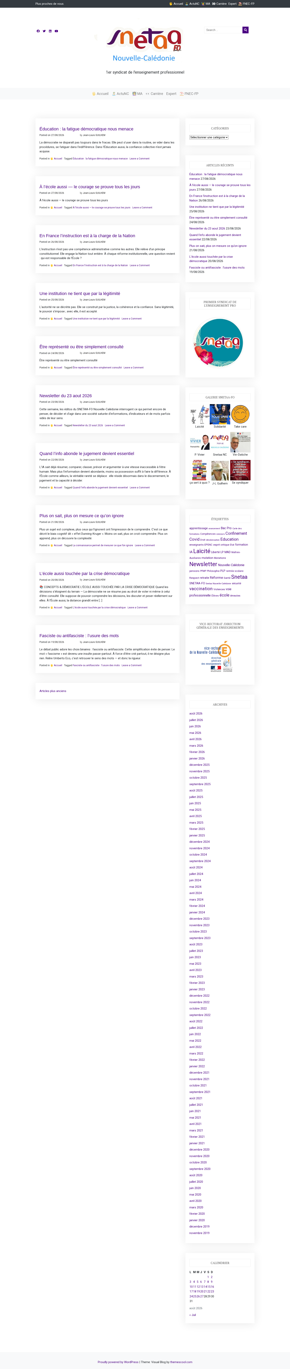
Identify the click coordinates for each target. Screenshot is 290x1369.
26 (198, 1296)
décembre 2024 (199, 842)
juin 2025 (195, 803)
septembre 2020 (199, 1169)
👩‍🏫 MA (205, 4)
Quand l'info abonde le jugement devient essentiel (100, 487)
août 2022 (195, 1021)
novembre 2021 (199, 1079)
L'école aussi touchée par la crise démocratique (99, 607)
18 (194, 1291)
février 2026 (197, 752)
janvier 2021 (197, 1143)
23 (212, 1291)
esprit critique (221, 544)
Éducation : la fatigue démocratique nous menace (86, 128)
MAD (228, 552)
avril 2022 (195, 1047)
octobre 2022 (198, 1008)
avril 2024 (195, 893)
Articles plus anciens (52, 691)
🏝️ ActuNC (192, 4)
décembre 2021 (199, 1072)
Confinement (236, 533)
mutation (207, 558)
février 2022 (197, 1060)
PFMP (203, 571)
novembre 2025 (199, 771)
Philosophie (213, 571)
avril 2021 (195, 1124)
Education (229, 539)
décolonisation (213, 540)
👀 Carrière (219, 4)
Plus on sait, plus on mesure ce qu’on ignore (81, 515)
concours (220, 534)
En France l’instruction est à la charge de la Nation (87, 235)
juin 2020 (195, 1188)
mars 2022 (196, 1053)
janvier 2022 (197, 1066)
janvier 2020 (197, 1220)
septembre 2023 (199, 938)
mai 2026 (195, 733)
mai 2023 (195, 963)
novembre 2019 (199, 1233)
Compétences (208, 534)
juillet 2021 (196, 1105)
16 (212, 1286)
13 (201, 1286)
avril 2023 (195, 970)
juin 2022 (195, 1034)
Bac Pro (226, 528)
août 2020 (195, 1175)
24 (191, 1296)
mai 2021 (195, 1117)
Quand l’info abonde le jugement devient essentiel (86, 453)
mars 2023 (196, 976)
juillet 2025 (196, 797)
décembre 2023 (199, 918)
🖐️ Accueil (176, 4)
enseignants (196, 544)
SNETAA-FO (197, 583)
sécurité (236, 583)
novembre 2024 (199, 848)
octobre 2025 (198, 777)
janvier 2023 (197, 989)
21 (205, 1291)
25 (194, 1296)
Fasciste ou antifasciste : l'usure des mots (96, 665)
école (224, 595)
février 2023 (197, 983)
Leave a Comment (140, 158)
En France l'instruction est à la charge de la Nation (100, 265)
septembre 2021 (199, 1092)
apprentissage (198, 528)
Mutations (220, 557)
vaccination (201, 588)
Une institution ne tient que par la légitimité (79, 293)
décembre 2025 (199, 765)
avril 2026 (195, 739)
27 (201, 1296)
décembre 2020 (199, 1149)
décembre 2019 (199, 1226)
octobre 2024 (198, 854)
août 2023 (195, 944)
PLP (222, 571)
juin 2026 (195, 726)
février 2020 (197, 1213)
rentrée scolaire (234, 571)
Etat (232, 544)
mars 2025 (196, 822)
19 (198, 1291)
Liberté (215, 552)
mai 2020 (195, 1194)
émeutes (235, 595)
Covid (194, 539)
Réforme (216, 578)
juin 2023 (195, 957)
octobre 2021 (198, 1085)
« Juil (192, 1315)
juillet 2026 (196, 720)
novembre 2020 (199, 1156)
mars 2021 (196, 1130)
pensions (194, 571)
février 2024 (197, 906)
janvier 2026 (197, 758)
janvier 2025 (197, 835)
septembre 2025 (199, 784)
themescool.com (181, 1362)
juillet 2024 (196, 874)
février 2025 (197, 829)
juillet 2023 (196, 951)
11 (194, 1286)
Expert (232, 4)
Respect (194, 577)
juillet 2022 (196, 1028)
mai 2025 (195, 810)
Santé (227, 577)
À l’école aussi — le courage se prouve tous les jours (89, 186)
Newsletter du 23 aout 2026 (65, 395)
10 (191, 1286)
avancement (214, 528)
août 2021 (195, 1098)
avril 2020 (195, 1201)
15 (208, 1286)
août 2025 (195, 790)
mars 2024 (196, 899)
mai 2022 (195, 1040)
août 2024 (195, 867)
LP (222, 552)
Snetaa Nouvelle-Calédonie (218, 583)
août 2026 (195, 713)
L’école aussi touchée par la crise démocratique (84, 573)
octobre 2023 (198, 931)
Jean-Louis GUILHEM (94, 135)
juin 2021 (195, 1111)
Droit (202, 539)
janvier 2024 (197, 912)
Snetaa (239, 577)
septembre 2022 (199, 1015)
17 (191, 1291)
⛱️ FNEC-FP (246, 4)
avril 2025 (195, 816)
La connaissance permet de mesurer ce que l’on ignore (103, 545)
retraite (204, 578)
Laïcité (201, 551)
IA (191, 552)
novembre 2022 (199, 1002)
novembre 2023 (199, 925)
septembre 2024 (199, 861)
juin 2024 (195, 880)
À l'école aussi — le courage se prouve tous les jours (101, 207)
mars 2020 (196, 1207)
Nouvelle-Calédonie (231, 565)
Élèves (215, 595)
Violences (219, 589)
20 (201, 1291)
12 (198, 1286)
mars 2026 (196, 745)
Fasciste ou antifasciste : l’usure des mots (79, 635)
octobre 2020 (198, 1162)
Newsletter (203, 564)
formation (241, 544)
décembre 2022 (199, 995)
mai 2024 (195, 887)
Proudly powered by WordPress (118, 1362)
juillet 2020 (196, 1182)
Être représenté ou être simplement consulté (81, 346)
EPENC (208, 544)
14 (205, 1286)
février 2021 (197, 1137)
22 (208, 1291)
